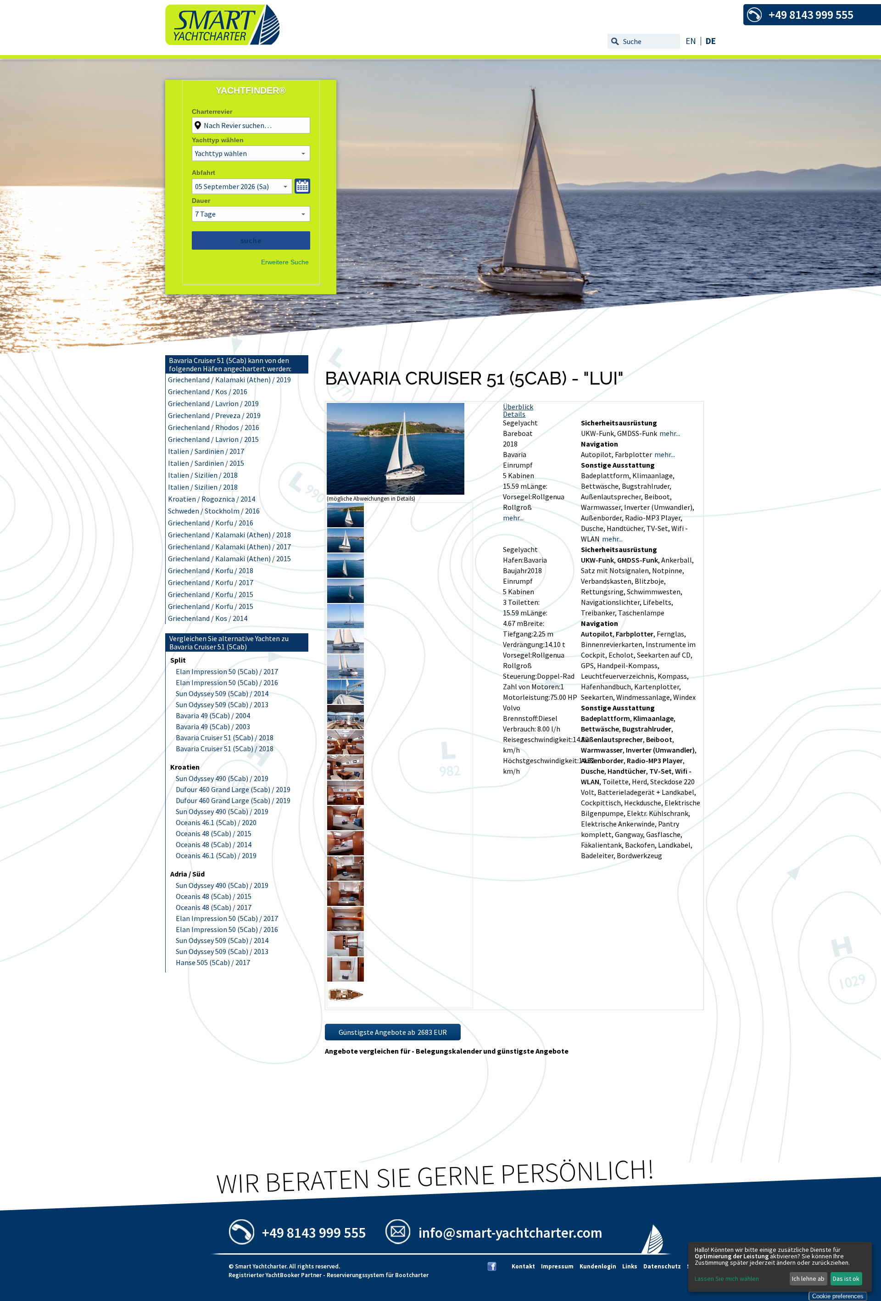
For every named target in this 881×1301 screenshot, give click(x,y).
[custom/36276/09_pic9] (345, 701)
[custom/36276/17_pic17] (345, 903)
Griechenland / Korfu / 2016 (210, 522)
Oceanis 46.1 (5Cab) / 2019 (216, 855)
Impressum (557, 1266)
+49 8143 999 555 (314, 1232)
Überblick (518, 406)
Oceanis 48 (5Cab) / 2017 (213, 907)
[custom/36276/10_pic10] (345, 726)
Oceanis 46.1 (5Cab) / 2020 (216, 822)
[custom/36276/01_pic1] (395, 492)
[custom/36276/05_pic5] (345, 600)
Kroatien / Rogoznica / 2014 (211, 498)
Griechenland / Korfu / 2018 (210, 570)
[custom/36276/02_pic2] (345, 524)
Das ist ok (846, 1278)
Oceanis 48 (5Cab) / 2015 (213, 833)
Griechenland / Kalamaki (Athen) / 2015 (229, 558)
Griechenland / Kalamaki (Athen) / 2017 (229, 546)
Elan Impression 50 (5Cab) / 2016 (227, 682)
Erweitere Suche (285, 262)
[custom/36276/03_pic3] (345, 549)
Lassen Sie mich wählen (727, 1278)
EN (691, 41)
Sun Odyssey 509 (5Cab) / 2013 (222, 704)
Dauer (201, 200)
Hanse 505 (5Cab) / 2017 (213, 962)
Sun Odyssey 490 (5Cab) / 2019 (222, 778)
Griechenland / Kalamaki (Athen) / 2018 (229, 534)
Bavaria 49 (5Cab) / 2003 (213, 726)
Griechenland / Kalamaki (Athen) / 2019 (229, 379)
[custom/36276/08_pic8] (345, 676)
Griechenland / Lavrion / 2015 (213, 439)
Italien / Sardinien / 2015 (206, 463)
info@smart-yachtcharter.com (510, 1232)
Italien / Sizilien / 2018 (203, 475)
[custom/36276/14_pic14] (345, 827)
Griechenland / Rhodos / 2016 (213, 427)
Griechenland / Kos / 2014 (207, 618)
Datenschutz (662, 1266)
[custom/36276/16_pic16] (345, 877)
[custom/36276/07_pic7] (345, 650)
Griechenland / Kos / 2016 (207, 391)
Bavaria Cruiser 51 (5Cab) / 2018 (224, 737)
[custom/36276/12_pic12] (345, 777)
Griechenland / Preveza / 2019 (214, 415)
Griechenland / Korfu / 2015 (210, 594)
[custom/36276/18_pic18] (345, 928)
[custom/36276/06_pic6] (345, 625)
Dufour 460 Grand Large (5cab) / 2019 (233, 789)
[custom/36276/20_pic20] (345, 978)
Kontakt (523, 1266)
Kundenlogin (598, 1266)
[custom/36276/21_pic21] (345, 1004)
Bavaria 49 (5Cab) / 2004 (213, 715)
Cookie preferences (838, 1296)
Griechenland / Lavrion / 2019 (213, 403)
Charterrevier (212, 111)
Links (629, 1266)
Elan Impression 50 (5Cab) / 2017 (227, 671)
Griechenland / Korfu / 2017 (210, 582)
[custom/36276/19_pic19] (345, 953)
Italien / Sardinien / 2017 (206, 451)
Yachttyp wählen (218, 140)
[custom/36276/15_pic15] (345, 852)
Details (514, 414)
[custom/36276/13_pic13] (345, 802)
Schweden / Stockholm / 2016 (214, 510)
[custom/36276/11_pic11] (345, 751)
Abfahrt (203, 172)
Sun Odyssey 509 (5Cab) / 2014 (222, 693)
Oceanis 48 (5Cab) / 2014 (213, 844)
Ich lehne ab (808, 1278)
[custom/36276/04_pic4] (345, 575)
